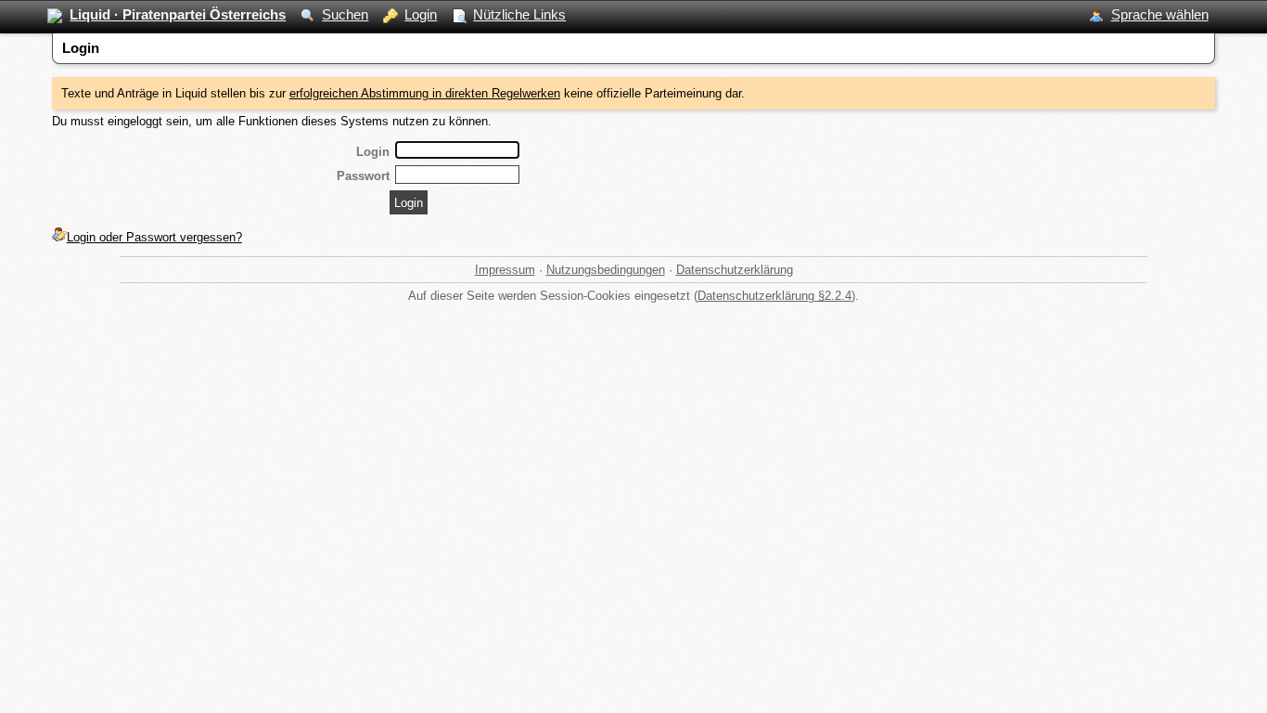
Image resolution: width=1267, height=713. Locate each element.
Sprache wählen (1160, 14)
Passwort (363, 176)
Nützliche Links (519, 14)
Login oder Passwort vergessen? (154, 237)
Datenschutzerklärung (734, 270)
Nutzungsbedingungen (605, 270)
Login (420, 14)
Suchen (345, 14)
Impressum (505, 270)
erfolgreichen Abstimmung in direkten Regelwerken (424, 93)
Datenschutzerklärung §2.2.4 (774, 296)
